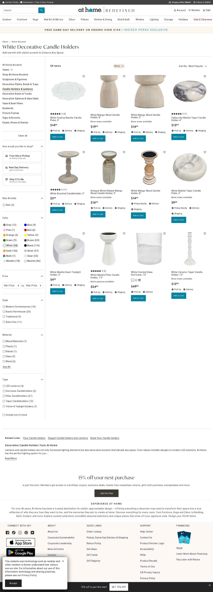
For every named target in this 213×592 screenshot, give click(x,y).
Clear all (22, 135)
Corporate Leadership (60, 543)
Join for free (106, 493)
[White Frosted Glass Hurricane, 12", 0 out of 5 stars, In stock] (149, 248)
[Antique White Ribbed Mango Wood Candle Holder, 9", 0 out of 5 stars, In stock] (109, 167)
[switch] (84, 76)
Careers (52, 555)
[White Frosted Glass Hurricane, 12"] (132, 280)
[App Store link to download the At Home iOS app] (20, 542)
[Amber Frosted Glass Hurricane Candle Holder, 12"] (136, 280)
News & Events (56, 549)
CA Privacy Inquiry (150, 572)
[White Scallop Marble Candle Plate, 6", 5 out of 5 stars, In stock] (68, 91)
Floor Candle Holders (34, 438)
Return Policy (94, 543)
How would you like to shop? (17, 146)
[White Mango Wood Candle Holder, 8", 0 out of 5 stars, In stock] (109, 91)
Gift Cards (92, 555)
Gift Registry (93, 561)
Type (5, 379)
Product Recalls (148, 561)
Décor (5, 42)
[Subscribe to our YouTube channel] (32, 532)
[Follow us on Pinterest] (26, 532)
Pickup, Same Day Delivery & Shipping (107, 537)
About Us (53, 531)
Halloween (27, 2)
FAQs (143, 555)
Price (5, 276)
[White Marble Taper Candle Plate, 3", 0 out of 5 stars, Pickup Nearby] (189, 167)
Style (5, 300)
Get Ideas (92, 549)
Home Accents (19, 42)
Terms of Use (147, 566)
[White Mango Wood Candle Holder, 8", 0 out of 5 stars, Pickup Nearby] (149, 167)
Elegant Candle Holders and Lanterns (68, 438)
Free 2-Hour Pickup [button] (44, 2)
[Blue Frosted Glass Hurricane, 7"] (139, 280)
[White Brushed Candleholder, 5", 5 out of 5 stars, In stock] (68, 167)
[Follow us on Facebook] (7, 532)
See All (7, 366)
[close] (63, 561)
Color (5, 218)
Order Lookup (94, 531)
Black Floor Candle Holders (104, 438)
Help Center (146, 531)
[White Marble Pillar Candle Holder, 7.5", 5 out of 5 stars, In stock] (109, 248)
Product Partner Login (152, 543)
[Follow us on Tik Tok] (14, 532)
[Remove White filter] (122, 66)
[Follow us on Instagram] (20, 532)
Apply (180, 548)
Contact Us (146, 537)
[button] (106, 9)
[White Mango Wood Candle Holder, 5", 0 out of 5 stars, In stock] (149, 91)
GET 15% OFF (119, 587)
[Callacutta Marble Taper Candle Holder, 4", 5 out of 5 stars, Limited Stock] (189, 91)
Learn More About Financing (192, 554)
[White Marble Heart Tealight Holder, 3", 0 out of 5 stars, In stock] (68, 248)
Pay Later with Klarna (188, 559)
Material (7, 335)
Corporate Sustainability (61, 537)
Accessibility (147, 549)
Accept (13, 583)
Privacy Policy (147, 578)
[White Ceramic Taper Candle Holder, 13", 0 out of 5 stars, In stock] (189, 248)
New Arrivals (9, 198)
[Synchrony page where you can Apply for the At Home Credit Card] (184, 537)
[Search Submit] (41, 10)
